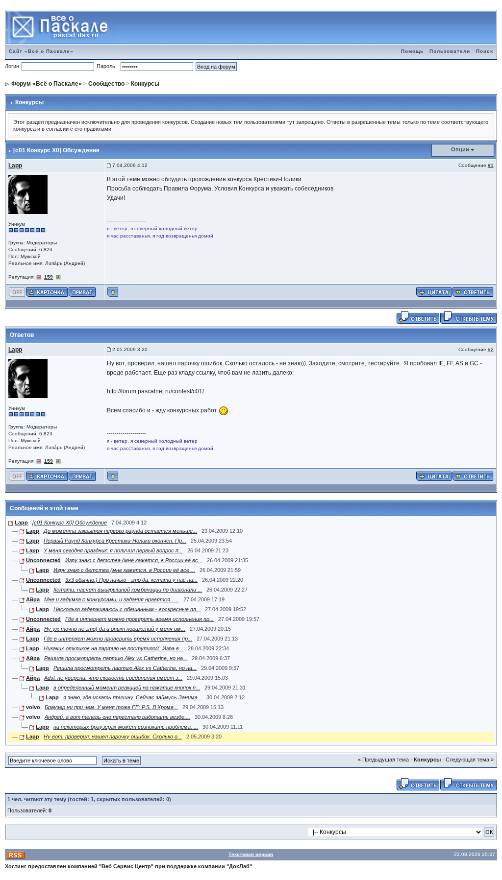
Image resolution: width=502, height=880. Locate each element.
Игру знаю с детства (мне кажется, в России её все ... (124, 570)
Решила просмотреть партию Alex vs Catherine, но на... (115, 658)
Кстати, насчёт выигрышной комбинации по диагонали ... (127, 590)
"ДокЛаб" (239, 866)
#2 (491, 349)
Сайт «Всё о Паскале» (41, 51)
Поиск (484, 51)
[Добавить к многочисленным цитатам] (434, 291)
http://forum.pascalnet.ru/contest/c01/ (155, 391)
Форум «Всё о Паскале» (46, 83)
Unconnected (43, 560)
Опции (460, 149)
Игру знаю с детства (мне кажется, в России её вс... (133, 560)
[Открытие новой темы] (468, 317)
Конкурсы (145, 83)
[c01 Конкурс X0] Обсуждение (69, 522)
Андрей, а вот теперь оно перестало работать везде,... (117, 717)
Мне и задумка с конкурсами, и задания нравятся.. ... (111, 599)
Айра (33, 599)
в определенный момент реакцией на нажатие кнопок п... (126, 687)
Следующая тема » (470, 759)
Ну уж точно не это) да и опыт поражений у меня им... (114, 629)
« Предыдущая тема (383, 759)
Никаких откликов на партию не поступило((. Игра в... (113, 648)
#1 (491, 165)
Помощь (412, 51)
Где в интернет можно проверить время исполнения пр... (139, 619)
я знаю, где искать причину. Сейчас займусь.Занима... (132, 697)
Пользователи (449, 51)
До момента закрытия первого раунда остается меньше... (120, 531)
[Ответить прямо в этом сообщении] (473, 291)
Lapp (15, 165)
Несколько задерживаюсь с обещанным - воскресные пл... (127, 609)
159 (48, 277)
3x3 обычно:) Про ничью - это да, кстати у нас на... (131, 580)
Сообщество (106, 83)
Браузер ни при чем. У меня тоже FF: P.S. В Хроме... (111, 707)
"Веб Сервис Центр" (126, 866)
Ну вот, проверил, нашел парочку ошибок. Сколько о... (113, 736)
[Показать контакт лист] (46, 291)
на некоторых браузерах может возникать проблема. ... (125, 727)
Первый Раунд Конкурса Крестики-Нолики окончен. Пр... (115, 541)
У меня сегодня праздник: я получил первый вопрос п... (113, 550)
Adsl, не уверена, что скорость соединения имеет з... (113, 678)
